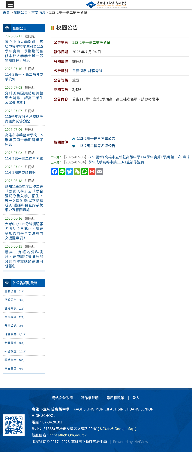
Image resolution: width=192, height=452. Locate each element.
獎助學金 (14, 360)
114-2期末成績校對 (20, 172)
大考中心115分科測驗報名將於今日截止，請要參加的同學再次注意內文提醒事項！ (24, 230)
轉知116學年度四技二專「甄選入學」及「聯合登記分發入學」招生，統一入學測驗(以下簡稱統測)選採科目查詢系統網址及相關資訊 (24, 198)
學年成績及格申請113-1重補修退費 (103, 162)
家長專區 (14, 316)
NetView (141, 441)
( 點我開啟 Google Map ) (117, 428)
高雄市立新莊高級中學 (88, 441)
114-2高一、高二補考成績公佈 (24, 77)
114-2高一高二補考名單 (24, 158)
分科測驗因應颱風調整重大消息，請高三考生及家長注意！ (24, 97)
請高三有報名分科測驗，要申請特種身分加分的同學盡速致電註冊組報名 (24, 258)
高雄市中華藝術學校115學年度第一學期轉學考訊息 (24, 139)
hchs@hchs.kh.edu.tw (68, 435)
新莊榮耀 (14, 342)
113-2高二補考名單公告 (96, 145)
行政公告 (14, 299)
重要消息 (14, 291)
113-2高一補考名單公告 (96, 138)
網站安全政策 (62, 397)
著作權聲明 (90, 397)
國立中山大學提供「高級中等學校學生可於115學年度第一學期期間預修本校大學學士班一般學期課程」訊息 (24, 51)
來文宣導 (14, 368)
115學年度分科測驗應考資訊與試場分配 (24, 119)
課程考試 (14, 308)
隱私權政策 (115, 397)
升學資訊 (14, 325)
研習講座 (15, 351)
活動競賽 (15, 334)
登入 (136, 397)
